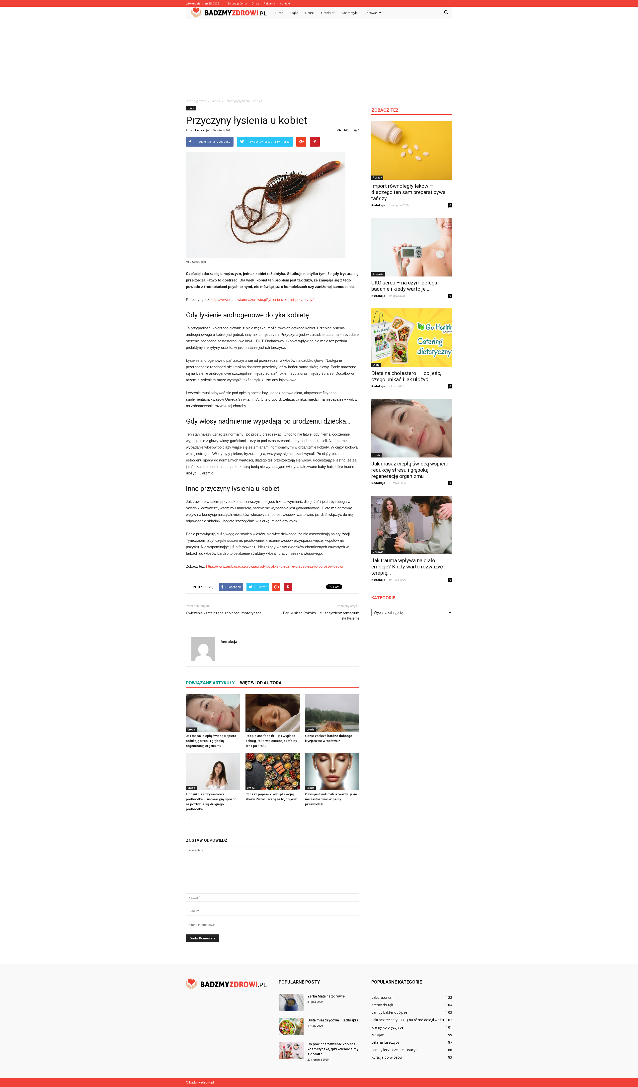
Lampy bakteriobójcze (389, 1012)
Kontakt (285, 3)
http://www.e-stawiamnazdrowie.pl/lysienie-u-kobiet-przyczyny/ (262, 299)
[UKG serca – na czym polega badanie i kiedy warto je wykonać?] (411, 247)
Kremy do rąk (382, 1004)
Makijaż (377, 1034)
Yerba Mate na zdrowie (326, 996)
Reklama (269, 3)
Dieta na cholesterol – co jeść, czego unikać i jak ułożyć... (406, 376)
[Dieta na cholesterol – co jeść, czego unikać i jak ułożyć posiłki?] (411, 337)
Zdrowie (371, 12)
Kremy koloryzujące (387, 1027)
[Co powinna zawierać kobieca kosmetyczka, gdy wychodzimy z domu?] (291, 1050)
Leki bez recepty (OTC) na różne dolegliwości (407, 1019)
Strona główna (237, 3)
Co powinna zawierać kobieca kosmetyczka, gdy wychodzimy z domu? (333, 1049)
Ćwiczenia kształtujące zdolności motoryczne (223, 613)
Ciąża (294, 12)
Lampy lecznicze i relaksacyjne (395, 1049)
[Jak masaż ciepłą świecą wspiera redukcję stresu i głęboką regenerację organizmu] (213, 713)
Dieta (279, 12)
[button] (446, 13)
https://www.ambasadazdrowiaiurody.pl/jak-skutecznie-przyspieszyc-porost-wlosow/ (274, 566)
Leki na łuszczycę (385, 1042)
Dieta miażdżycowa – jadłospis (333, 1020)
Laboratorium (382, 997)
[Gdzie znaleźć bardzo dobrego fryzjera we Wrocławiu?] (332, 713)
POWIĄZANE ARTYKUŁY (210, 682)
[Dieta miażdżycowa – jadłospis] (291, 1026)
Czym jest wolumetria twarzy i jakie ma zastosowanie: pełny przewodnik (331, 799)
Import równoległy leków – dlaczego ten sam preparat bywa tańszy (408, 192)
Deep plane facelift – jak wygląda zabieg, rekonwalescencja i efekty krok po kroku (271, 741)
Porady (377, 177)
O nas (255, 3)
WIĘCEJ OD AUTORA (261, 682)
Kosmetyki (350, 12)
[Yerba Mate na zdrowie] (291, 1002)
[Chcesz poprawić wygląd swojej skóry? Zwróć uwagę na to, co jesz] (272, 771)
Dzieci (309, 12)
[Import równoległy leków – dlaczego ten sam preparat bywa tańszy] (411, 150)
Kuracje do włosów (386, 1057)
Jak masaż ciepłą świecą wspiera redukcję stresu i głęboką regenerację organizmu (211, 741)
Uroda (326, 12)
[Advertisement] (319, 56)
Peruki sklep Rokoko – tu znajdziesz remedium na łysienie (321, 616)
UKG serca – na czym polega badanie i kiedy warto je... (404, 286)
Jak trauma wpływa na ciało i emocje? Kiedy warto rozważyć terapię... (407, 566)
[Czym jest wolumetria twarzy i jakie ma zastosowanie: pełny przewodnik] (332, 771)
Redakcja (202, 130)
